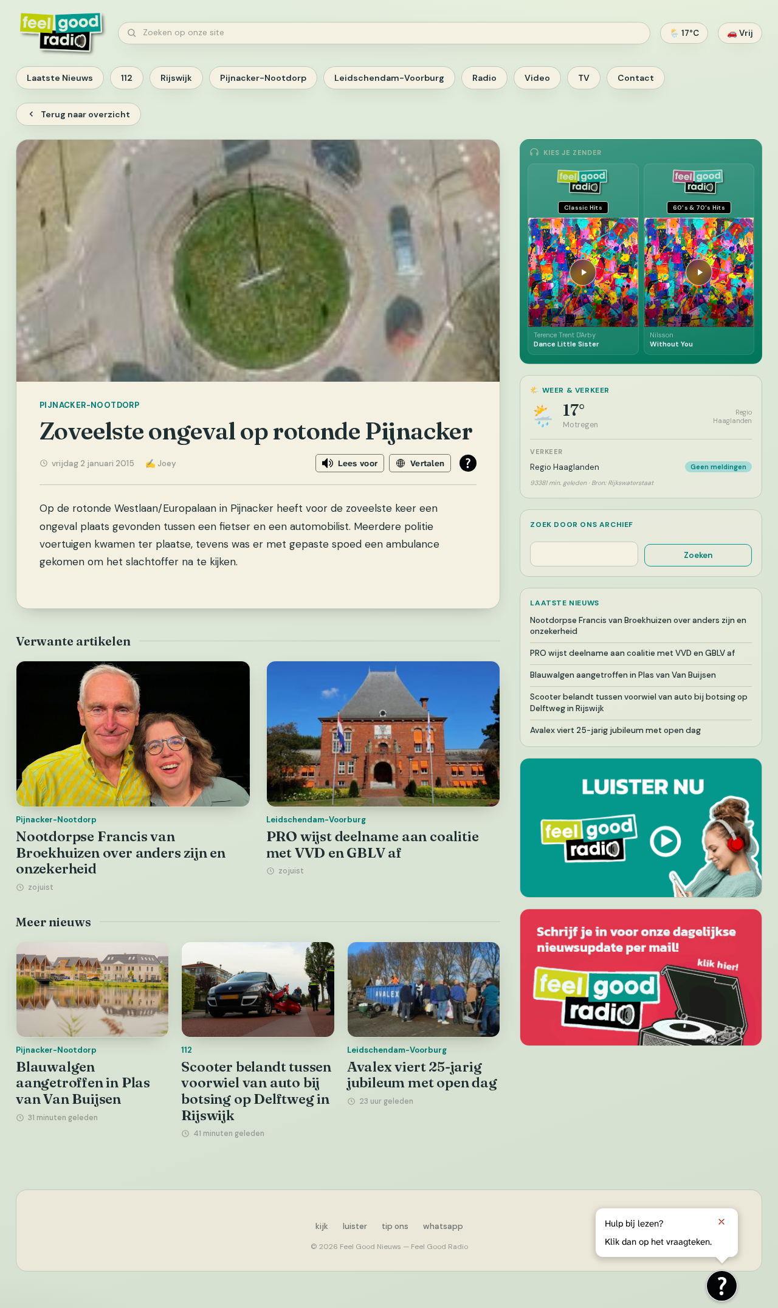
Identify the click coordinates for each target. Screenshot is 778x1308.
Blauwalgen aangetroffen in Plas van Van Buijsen (83, 1082)
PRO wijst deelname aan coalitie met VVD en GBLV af (372, 844)
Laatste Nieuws (60, 77)
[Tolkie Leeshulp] (722, 1286)
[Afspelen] (583, 272)
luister (355, 1226)
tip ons (395, 1226)
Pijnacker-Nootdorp (263, 77)
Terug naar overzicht (85, 114)
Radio (484, 77)
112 (127, 77)
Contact (636, 77)
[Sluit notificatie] (721, 1221)
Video (537, 77)
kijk (321, 1226)
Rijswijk (176, 77)
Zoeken (698, 555)
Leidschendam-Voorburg (389, 77)
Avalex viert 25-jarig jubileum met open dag (422, 1075)
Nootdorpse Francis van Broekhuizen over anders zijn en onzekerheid (120, 852)
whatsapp (443, 1226)
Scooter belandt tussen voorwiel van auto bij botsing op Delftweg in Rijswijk (256, 1091)
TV (584, 77)
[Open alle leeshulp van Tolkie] (468, 463)
